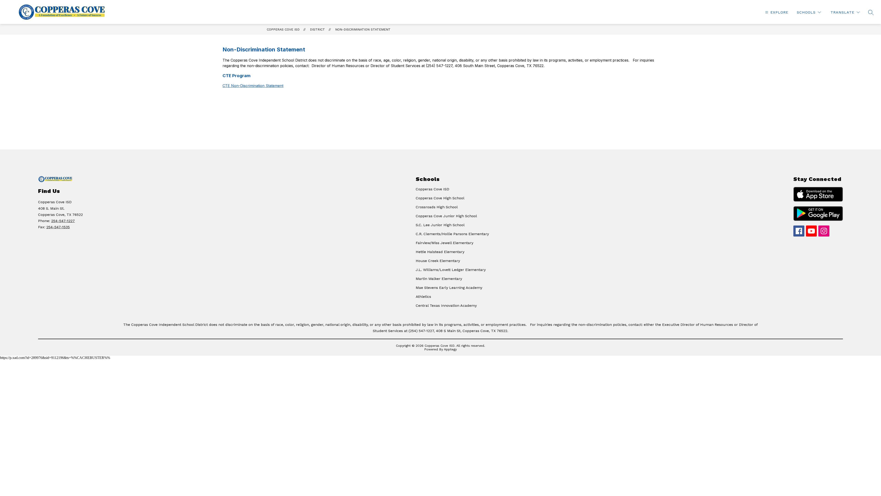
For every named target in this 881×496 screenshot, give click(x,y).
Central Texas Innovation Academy (446, 305)
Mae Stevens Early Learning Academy (449, 287)
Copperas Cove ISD (283, 29)
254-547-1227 (63, 221)
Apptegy (450, 349)
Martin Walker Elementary (439, 278)
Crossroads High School (437, 207)
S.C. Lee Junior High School (440, 225)
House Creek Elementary (438, 261)
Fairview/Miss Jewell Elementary (444, 243)
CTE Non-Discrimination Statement (253, 85)
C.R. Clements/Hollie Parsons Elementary (452, 234)
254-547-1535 (58, 227)
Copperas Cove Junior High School (446, 216)
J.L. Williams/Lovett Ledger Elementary (451, 270)
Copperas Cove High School (440, 198)
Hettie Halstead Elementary (440, 252)
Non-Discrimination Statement (362, 29)
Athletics (423, 296)
